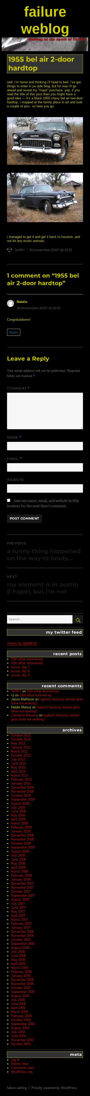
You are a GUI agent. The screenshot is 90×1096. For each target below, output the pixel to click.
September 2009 (23, 799)
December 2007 (22, 883)
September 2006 (23, 944)
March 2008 (19, 871)
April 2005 (18, 1008)
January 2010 (20, 783)
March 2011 (19, 751)
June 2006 (18, 956)
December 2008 (22, 835)
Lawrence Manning (24, 715)
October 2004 (20, 1020)
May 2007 (18, 911)
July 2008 (18, 855)
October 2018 (20, 739)
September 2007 (23, 895)
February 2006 (21, 972)
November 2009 (22, 791)
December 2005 (22, 980)
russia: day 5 (20, 675)
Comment (18, 388)
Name (14, 437)
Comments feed (22, 1068)
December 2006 (22, 932)
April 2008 (18, 867)
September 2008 (23, 847)
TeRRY (20, 250)
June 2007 (18, 907)
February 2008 (21, 875)
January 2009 (20, 831)
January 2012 (20, 747)
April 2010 (18, 771)
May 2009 (18, 815)
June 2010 (18, 763)
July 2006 (18, 952)
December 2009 (22, 787)
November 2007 (22, 887)
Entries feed (19, 1064)
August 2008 (20, 851)
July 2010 (18, 759)
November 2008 (22, 839)
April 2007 (18, 915)
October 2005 (20, 988)
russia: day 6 (20, 671)
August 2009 (20, 803)
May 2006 (18, 960)
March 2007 (19, 919)
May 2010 (18, 767)
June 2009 (18, 811)
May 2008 (18, 863)
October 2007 (20, 891)
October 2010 (20, 755)
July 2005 (18, 1000)
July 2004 (18, 1032)
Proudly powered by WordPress (54, 1088)
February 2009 (21, 827)
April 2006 (18, 964)
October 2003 (20, 1044)
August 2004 (20, 1028)
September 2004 (23, 1024)
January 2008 (20, 879)
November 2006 (22, 936)
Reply (13, 332)
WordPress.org (21, 1072)
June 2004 (18, 1036)
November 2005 (22, 984)
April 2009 (18, 819)
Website (15, 480)
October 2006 (20, 940)
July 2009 (18, 807)
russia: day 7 (20, 667)
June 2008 (18, 859)
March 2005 (19, 1012)
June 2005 (18, 1004)
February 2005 (21, 1016)
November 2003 (22, 1040)
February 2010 (21, 779)
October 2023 (20, 735)
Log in (15, 1060)
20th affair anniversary (27, 659)
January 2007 (20, 928)
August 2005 (20, 996)
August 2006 (20, 948)
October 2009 (20, 795)
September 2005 (23, 992)
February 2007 (21, 923)
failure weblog (17, 1088)
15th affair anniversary (27, 663)
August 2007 (20, 899)
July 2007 (18, 903)
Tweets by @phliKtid (22, 643)
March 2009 (19, 823)
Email (14, 459)
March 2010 (19, 775)
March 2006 (19, 968)
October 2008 (20, 843)
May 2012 (18, 743)
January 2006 (20, 976)
